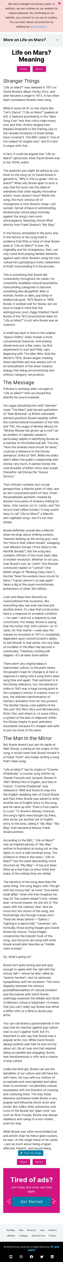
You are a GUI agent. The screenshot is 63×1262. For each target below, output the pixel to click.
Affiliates (11, 1235)
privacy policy (38, 26)
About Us (31, 1230)
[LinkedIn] (52, 1257)
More (39, 69)
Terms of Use (38, 1235)
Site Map (10, 1230)
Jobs (42, 1230)
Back (24, 69)
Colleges (23, 1235)
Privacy (52, 1235)
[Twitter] (42, 1257)
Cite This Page (32, 1153)
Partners (52, 1230)
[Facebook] (31, 1257)
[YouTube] (11, 1257)
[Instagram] (21, 1257)
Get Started (31, 1201)
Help (21, 1230)
